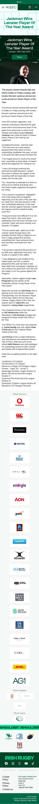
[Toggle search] (36, 7)
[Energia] (19, 486)
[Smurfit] (19, 569)
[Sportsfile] (19, 705)
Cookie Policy (5, 778)
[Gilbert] (19, 555)
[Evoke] (19, 653)
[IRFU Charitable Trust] (19, 718)
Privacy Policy (6, 784)
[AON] (19, 500)
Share (19, 57)
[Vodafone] (19, 402)
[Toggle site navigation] (3, 7)
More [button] (19, 2)
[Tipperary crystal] (27, 696)
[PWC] (19, 513)
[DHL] (19, 667)
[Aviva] (19, 444)
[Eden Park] (19, 639)
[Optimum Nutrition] (19, 583)
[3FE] (12, 696)
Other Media (32, 800)
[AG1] (19, 681)
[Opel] (19, 472)
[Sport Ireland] (19, 611)
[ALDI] (19, 527)
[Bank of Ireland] (19, 458)
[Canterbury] (19, 416)
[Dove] (19, 597)
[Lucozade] (19, 541)
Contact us (7, 789)
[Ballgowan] (19, 625)
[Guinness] (19, 430)
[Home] (11, 7)
